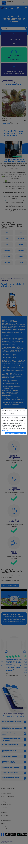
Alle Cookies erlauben (21, 433)
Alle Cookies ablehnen (10, 433)
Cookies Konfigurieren (21, 430)
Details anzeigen (5, 430)
